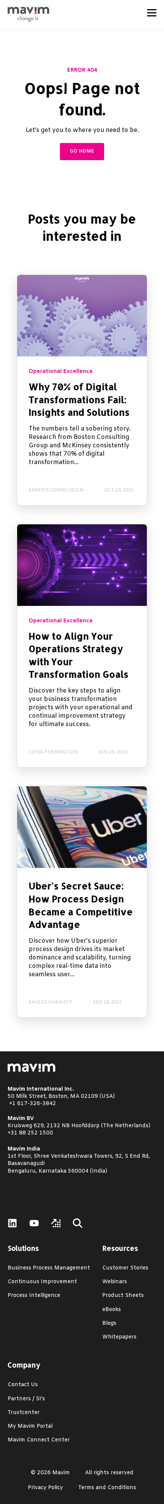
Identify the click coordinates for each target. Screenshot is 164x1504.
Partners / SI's (26, 1399)
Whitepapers (119, 1337)
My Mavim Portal (30, 1426)
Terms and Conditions (107, 1487)
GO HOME (82, 151)
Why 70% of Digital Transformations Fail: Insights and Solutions (79, 399)
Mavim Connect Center (39, 1440)
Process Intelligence (34, 1295)
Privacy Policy (45, 1487)
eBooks (111, 1309)
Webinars (114, 1282)
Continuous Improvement (42, 1282)
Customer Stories (125, 1268)
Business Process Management (49, 1268)
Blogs (109, 1323)
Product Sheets (123, 1295)
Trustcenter (24, 1412)
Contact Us (23, 1385)
